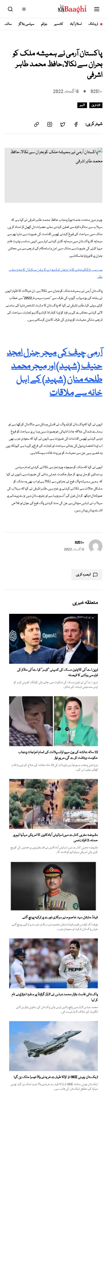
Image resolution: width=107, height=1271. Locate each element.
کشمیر (58, 24)
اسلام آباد (76, 24)
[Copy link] (36, 124)
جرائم (44, 24)
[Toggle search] (10, 9)
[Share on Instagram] (49, 124)
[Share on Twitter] (63, 124)
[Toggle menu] (96, 9)
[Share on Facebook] (76, 124)
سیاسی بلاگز (26, 24)
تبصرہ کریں (83, 574)
